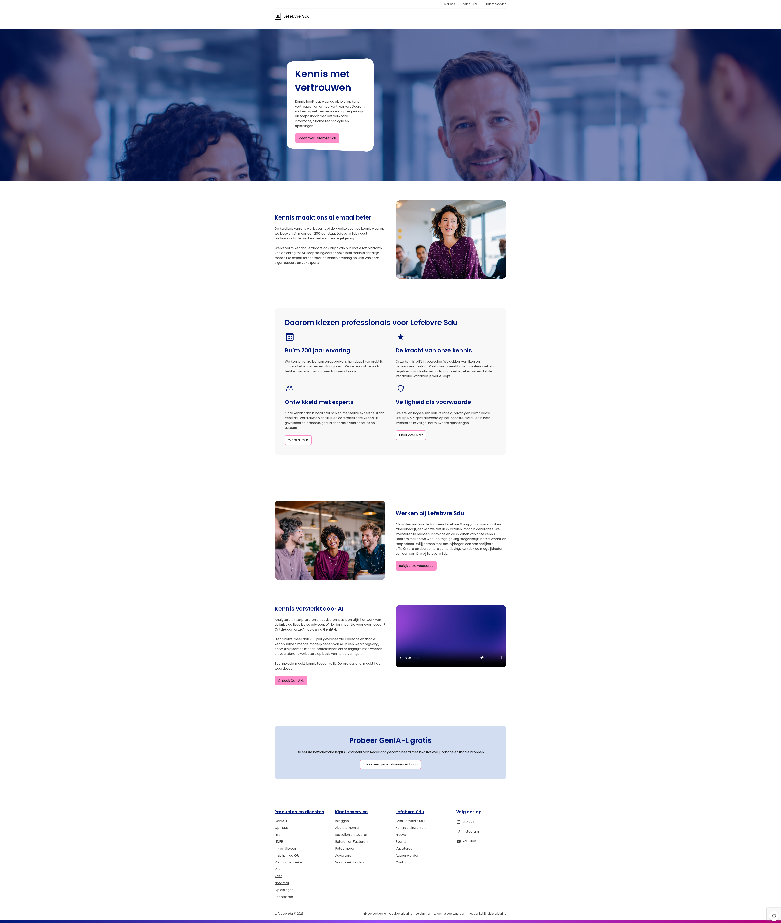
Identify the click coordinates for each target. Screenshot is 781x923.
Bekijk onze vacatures (416, 565)
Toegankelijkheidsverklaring (487, 914)
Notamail (282, 883)
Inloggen (342, 821)
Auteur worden (407, 855)
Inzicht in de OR (287, 855)
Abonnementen (347, 827)
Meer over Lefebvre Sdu (317, 138)
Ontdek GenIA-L (291, 680)
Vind (278, 869)
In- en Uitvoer (285, 848)
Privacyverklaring (374, 914)
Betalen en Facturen (351, 841)
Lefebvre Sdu (410, 812)
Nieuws (401, 834)
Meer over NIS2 (411, 435)
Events (401, 841)
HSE (277, 834)
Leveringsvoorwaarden (449, 914)
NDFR (279, 841)
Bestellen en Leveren (351, 834)
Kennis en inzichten (411, 827)
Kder (278, 876)
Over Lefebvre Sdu (410, 821)
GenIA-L (281, 821)
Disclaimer (423, 914)
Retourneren (345, 848)
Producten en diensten (299, 812)
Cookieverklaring (400, 914)
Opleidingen (284, 890)
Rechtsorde (284, 897)
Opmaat (281, 827)
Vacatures (404, 848)
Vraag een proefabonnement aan (390, 764)
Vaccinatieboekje (288, 862)
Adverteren (344, 855)
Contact (402, 862)
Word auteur (298, 440)
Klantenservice (351, 812)
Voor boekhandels (349, 862)
